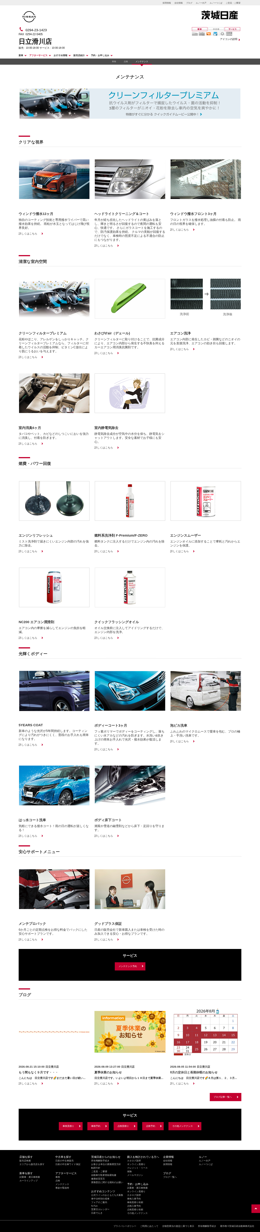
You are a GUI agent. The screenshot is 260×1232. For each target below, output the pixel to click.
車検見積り (68, 1126)
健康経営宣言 (98, 1178)
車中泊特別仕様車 (100, 1198)
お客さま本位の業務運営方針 (106, 1164)
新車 (21, 55)
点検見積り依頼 (135, 1209)
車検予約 (95, 1126)
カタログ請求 (134, 1160)
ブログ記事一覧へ (223, 1097)
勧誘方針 (95, 1168)
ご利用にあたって (149, 1226)
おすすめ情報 (60, 55)
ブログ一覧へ (170, 1177)
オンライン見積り (136, 1164)
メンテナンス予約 (128, 966)
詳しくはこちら (28, 233)
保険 (129, 1171)
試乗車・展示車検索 (29, 1177)
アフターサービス (38, 55)
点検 (126, 61)
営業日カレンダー (100, 1209)
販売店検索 (25, 1160)
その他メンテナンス (182, 1126)
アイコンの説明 (228, 39)
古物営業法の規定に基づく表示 (178, 1226)
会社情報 (178, 3)
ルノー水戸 (201, 3)
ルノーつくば (216, 3)
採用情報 (167, 3)
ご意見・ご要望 (233, 3)
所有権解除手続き (100, 1160)
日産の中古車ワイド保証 (68, 1164)
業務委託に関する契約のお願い (107, 1182)
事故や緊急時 (62, 1188)
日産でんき (97, 1213)
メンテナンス (142, 61)
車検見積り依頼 (135, 1202)
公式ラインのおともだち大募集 (107, 1195)
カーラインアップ (28, 1180)
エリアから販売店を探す (32, 1164)
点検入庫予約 (134, 1206)
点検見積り (123, 1126)
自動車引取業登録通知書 (103, 1175)
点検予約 (150, 1126)
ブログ (189, 3)
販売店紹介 (79, 55)
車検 (114, 61)
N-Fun (94, 1206)
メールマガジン (135, 1175)
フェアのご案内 (99, 1202)
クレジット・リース (137, 1168)
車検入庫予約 (134, 1198)
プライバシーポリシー (124, 1226)
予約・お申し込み (100, 55)
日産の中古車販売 (64, 1160)
